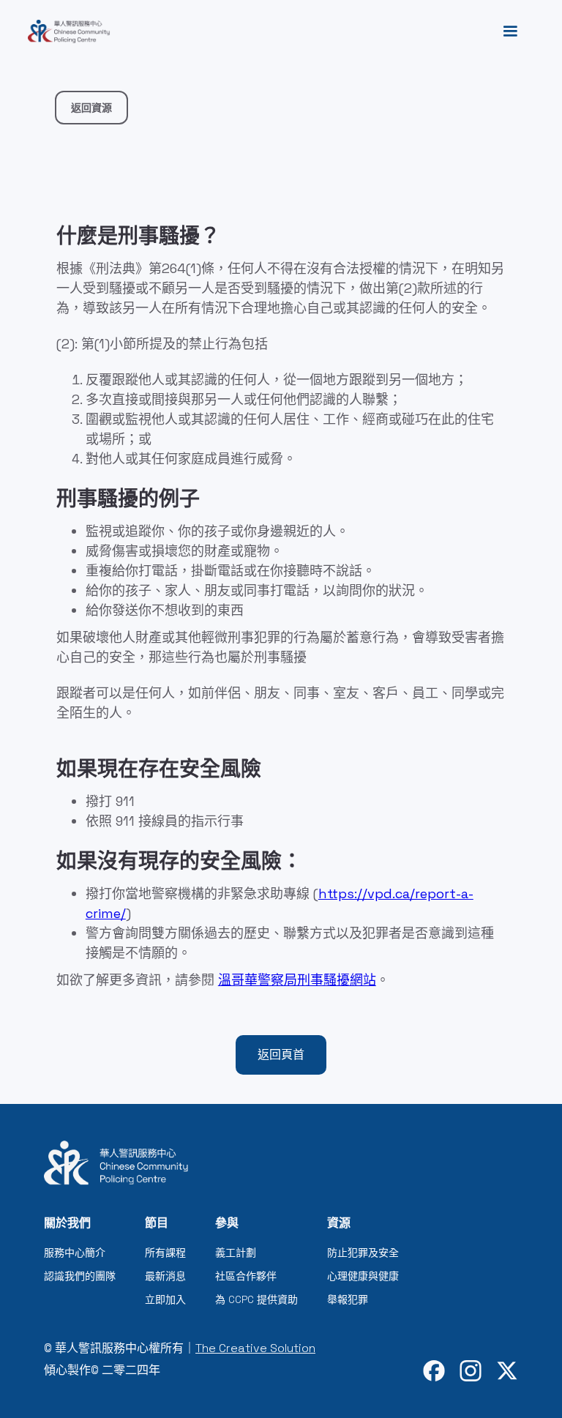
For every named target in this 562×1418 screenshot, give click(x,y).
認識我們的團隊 (80, 1276)
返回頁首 (281, 1054)
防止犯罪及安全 (363, 1252)
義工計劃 (235, 1252)
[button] (510, 31)
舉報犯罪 (347, 1299)
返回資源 (91, 107)
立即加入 (165, 1299)
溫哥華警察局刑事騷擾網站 (297, 979)
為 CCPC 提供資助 (256, 1299)
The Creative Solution (255, 1348)
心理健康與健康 (363, 1276)
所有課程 (165, 1252)
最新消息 (165, 1276)
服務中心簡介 (74, 1252)
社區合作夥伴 (246, 1276)
